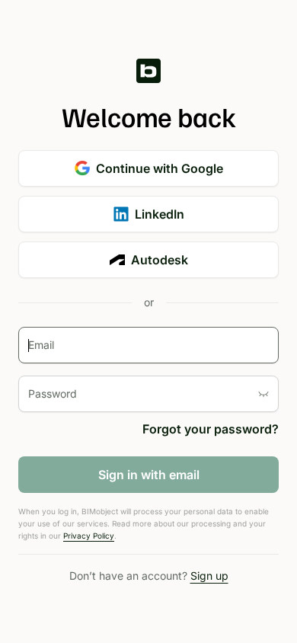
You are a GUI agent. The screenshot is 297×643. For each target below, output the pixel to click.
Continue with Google (159, 168)
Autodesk (159, 259)
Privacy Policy (88, 535)
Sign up (209, 575)
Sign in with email (149, 474)
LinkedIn (159, 214)
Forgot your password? (210, 429)
